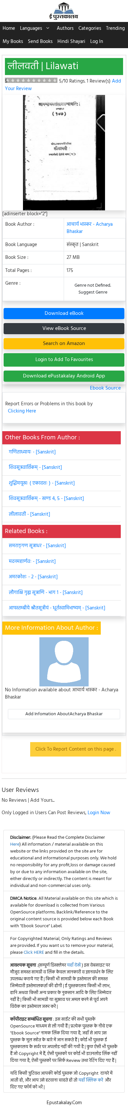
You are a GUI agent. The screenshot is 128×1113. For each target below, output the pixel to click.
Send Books (40, 42)
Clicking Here (22, 411)
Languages (31, 28)
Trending (115, 28)
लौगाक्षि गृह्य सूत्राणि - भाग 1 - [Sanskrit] (46, 593)
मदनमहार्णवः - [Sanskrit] (32, 562)
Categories (89, 28)
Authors (65, 28)
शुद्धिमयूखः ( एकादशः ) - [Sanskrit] (42, 483)
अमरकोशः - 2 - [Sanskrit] (33, 577)
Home (9, 28)
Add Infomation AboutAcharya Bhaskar (64, 714)
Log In (96, 42)
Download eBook (64, 313)
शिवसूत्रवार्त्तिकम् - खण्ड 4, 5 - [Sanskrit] (46, 499)
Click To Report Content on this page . (75, 749)
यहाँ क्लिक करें (90, 1080)
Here (14, 844)
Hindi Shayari (71, 42)
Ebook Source (105, 388)
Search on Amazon (64, 343)
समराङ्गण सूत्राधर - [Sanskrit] (37, 546)
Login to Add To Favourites (64, 360)
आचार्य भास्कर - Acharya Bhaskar (90, 228)
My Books (13, 42)
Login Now (99, 813)
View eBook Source (64, 328)
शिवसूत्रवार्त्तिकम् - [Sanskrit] (35, 467)
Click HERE (34, 952)
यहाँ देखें (74, 965)
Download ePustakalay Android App (64, 376)
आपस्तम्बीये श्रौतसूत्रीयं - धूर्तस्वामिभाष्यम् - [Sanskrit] (57, 608)
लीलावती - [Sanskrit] (29, 514)
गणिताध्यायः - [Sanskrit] (32, 452)
